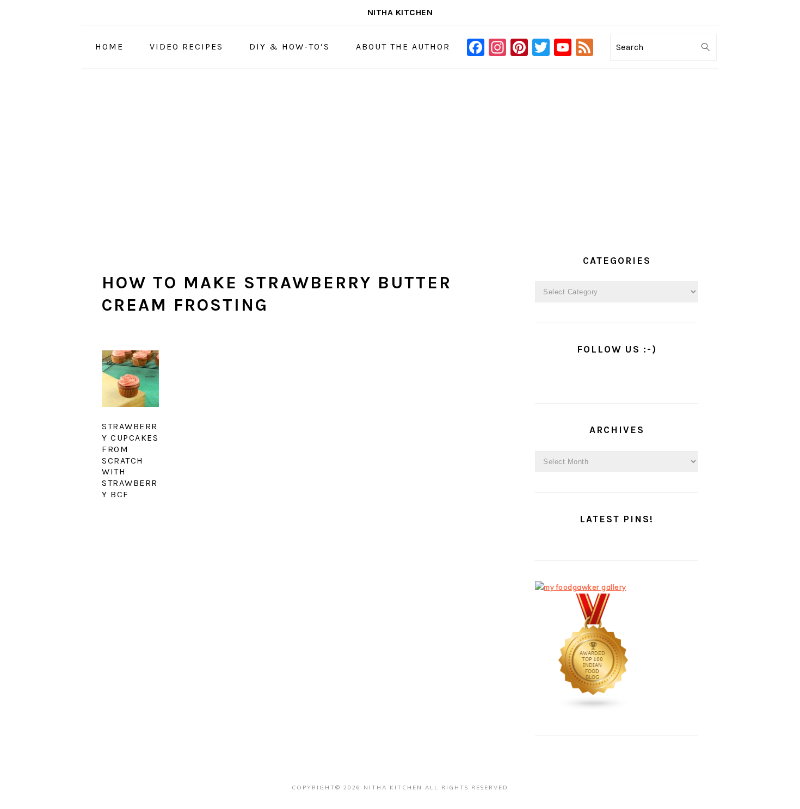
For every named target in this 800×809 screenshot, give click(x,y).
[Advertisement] (400, 150)
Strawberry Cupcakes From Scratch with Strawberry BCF (130, 460)
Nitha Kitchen (400, 12)
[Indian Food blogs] (594, 708)
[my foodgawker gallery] (580, 587)
